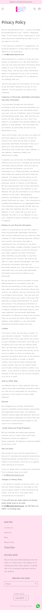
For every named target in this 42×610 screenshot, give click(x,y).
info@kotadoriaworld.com (14, 475)
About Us (7, 532)
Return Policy (9, 542)
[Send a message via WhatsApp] (38, 606)
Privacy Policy (9, 547)
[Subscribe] (35, 583)
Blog (6, 537)
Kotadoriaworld (18, 606)
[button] (2, 9)
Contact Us (8, 528)
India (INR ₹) (19, 598)
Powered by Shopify (27, 606)
